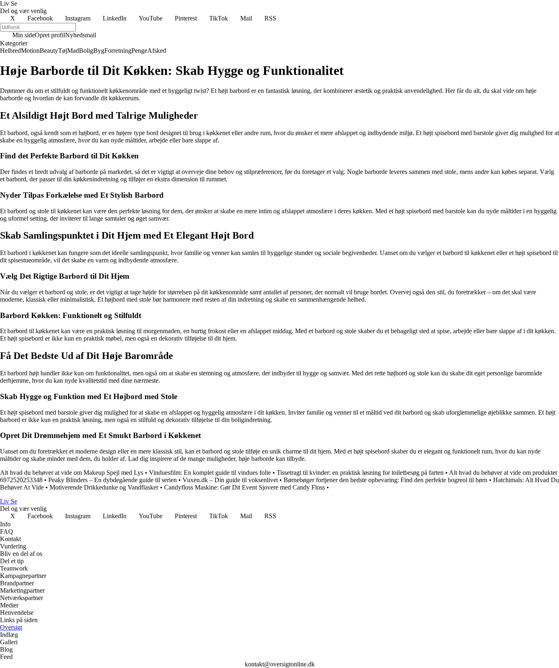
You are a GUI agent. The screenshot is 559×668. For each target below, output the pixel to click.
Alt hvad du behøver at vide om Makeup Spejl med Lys (71, 472)
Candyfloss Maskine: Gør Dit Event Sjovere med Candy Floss (244, 487)
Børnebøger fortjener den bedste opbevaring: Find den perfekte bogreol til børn (385, 479)
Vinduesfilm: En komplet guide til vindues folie (210, 472)
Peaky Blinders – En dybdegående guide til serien (112, 479)
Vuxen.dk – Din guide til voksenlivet (230, 479)
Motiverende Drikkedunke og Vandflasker (104, 487)
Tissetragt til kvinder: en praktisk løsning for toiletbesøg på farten (360, 472)
